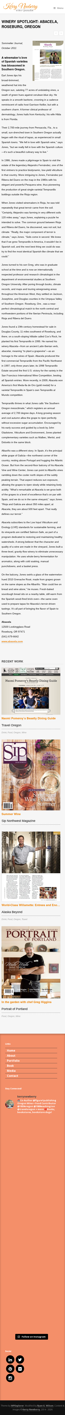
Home (11, 1050)
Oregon (17, 732)
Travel (24, 919)
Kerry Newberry (31, 1409)
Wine (24, 732)
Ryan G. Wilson (45, 1405)
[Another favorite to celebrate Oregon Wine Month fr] (31, 1224)
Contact (12, 1076)
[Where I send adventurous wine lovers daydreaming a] (31, 1193)
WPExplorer (17, 1405)
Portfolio (13, 1061)
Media (11, 1071)
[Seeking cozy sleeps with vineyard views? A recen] (31, 1316)
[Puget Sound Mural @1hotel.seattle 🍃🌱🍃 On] (31, 1163)
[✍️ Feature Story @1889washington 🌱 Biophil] (31, 1132)
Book (10, 1066)
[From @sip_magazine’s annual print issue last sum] (31, 1255)
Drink (4, 732)
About (11, 1056)
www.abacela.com (12, 641)
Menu (60, 8)
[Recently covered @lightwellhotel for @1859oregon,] (31, 1285)
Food (10, 732)
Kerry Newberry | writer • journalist (31, 7)
